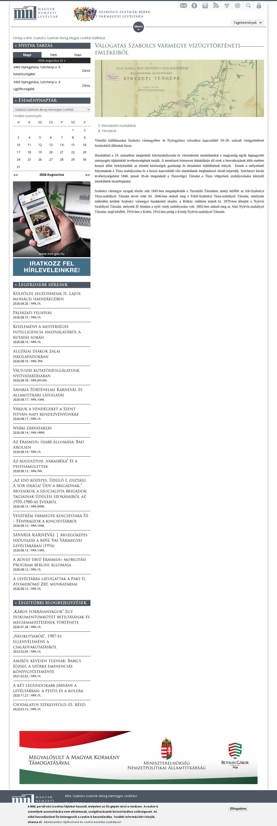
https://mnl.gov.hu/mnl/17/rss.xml (216, 5)
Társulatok (108, 131)
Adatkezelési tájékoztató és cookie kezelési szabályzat (82, 822)
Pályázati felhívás (32, 313)
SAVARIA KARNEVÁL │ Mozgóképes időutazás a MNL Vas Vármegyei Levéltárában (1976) (50, 540)
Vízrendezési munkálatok (118, 125)
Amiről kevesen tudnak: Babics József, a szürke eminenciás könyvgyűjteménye (47, 666)
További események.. (27, 116)
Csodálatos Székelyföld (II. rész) (49, 705)
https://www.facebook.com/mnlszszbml (194, 5)
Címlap (18, 38)
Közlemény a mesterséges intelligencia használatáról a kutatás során (47, 332)
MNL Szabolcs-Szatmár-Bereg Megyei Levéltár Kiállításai (65, 38)
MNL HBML (38, 432)
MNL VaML (38, 399)
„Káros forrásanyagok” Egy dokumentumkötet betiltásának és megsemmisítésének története (51, 617)
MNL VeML (38, 525)
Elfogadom (238, 808)
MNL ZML (37, 361)
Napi (27, 54)
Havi (77, 54)
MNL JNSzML (39, 380)
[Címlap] (35, 13)
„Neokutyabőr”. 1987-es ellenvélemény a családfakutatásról (37, 642)
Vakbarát (227, 5)
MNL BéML (38, 506)
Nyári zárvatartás (32, 428)
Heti (53, 54)
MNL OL (36, 303)
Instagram (205, 5)
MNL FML (36, 471)
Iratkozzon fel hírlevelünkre (183, 5)
